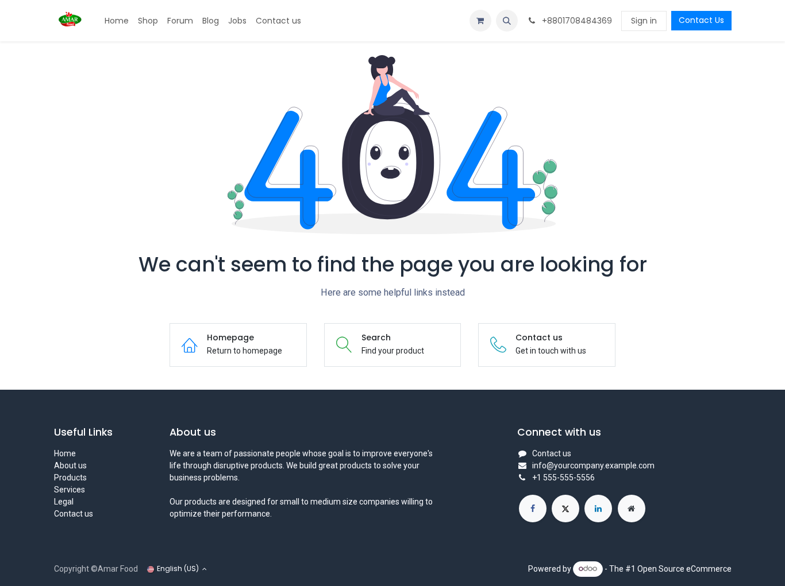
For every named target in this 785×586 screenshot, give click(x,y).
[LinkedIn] (598, 508)
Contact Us (701, 20)
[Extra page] (631, 508)
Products (70, 477)
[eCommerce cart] (480, 21)
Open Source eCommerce (684, 568)
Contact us (73, 513)
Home (65, 453)
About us (70, 465)
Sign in (644, 20)
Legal (64, 501)
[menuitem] (116, 21)
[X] (565, 508)
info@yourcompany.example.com (593, 465)
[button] (507, 21)
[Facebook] (533, 508)
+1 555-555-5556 (563, 477)
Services (69, 489)
